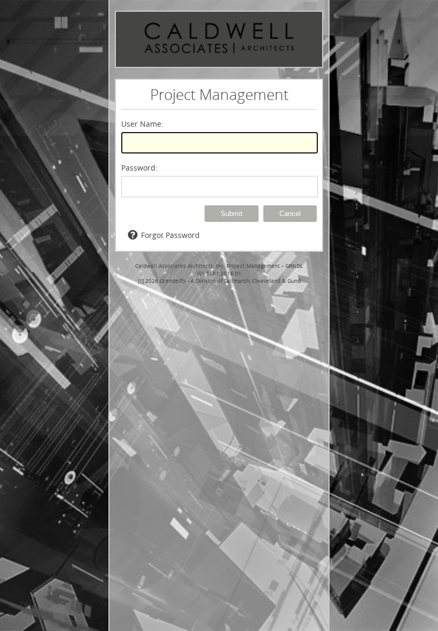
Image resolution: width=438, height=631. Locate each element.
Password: (139, 168)
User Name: (142, 124)
